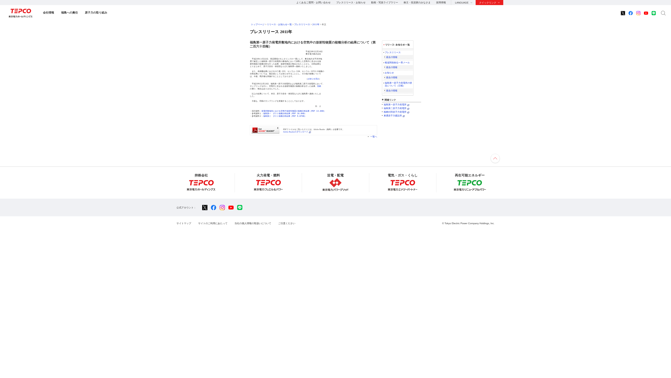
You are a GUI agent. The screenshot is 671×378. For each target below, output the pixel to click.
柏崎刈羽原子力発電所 (395, 112)
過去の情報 (391, 57)
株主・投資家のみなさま (417, 2)
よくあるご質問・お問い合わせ (313, 2)
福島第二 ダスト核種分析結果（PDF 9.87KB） (284, 116)
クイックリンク (487, 2)
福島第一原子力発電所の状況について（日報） (398, 84)
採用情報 (441, 2)
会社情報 (48, 12)
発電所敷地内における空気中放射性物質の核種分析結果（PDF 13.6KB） (293, 111)
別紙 (319, 86)
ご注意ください (286, 223)
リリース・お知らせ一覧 (279, 24)
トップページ (258, 24)
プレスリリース (302, 24)
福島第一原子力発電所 (395, 104)
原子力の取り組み (96, 12)
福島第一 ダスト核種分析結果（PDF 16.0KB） (284, 113)
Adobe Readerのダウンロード (295, 132)
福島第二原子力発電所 (395, 108)
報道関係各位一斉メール (397, 62)
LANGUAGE (461, 2)
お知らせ (389, 72)
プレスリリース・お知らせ (351, 2)
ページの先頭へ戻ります (495, 158)
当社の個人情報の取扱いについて (253, 223)
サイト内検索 (663, 13)
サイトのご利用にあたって (213, 223)
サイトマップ (183, 223)
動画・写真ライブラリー (384, 2)
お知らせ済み (313, 79)
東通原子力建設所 (393, 115)
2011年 (315, 24)
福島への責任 (69, 12)
